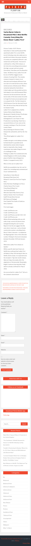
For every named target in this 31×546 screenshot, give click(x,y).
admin (5, 43)
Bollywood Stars (7, 483)
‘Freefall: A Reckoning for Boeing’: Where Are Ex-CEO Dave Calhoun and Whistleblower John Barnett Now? (15, 450)
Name (3, 335)
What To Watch (8, 29)
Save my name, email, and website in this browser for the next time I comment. (8, 362)
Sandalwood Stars (8, 512)
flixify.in (17, 540)
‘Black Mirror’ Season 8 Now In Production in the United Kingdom (15, 436)
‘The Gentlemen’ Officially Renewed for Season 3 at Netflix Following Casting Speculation (13, 443)
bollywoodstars (7, 490)
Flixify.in (15, 10)
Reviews (5, 509)
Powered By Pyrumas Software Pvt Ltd (11, 538)
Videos (5, 521)
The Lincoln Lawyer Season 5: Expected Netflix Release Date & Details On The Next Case (15, 284)
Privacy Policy (26, 543)
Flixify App (6, 415)
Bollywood (6, 480)
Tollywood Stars (7, 515)
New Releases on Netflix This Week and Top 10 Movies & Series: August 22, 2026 (15, 464)
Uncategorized (7, 518)
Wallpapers (6, 525)
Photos (5, 505)
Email (3, 342)
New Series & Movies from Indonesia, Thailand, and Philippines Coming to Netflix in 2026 (15, 288)
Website (3, 349)
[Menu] (2, 2)
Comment (4, 312)
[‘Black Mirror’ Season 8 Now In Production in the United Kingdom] (3, 19)
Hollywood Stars (7, 496)
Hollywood (6, 493)
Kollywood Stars (7, 499)
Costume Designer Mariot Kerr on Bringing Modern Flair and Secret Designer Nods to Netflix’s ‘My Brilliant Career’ (14, 458)
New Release (6, 502)
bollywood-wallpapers (9, 486)
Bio (4, 477)
